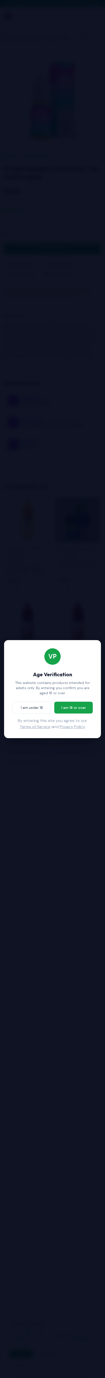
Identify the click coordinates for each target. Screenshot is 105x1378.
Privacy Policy (72, 726)
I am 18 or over (73, 707)
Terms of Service (35, 726)
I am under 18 (32, 707)
